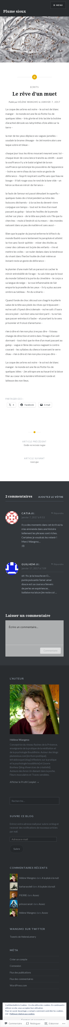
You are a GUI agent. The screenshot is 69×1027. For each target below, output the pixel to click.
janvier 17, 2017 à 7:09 (34, 568)
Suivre (16, 848)
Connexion (15, 966)
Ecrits (34, 87)
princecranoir (26, 904)
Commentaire (50, 650)
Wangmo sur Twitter (27, 928)
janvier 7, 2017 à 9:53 (33, 517)
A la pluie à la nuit (50, 878)
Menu (59, 5)
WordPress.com (18, 985)
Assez (36, 895)
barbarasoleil (25, 886)
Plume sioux (14, 11)
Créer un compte (18, 959)
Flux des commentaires (21, 979)
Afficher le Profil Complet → (24, 782)
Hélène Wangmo (28, 102)
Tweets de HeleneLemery (23, 936)
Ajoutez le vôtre (50, 496)
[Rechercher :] (34, 801)
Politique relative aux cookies (22, 1014)
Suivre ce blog (22, 816)
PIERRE (23, 895)
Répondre (59, 513)
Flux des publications (20, 972)
